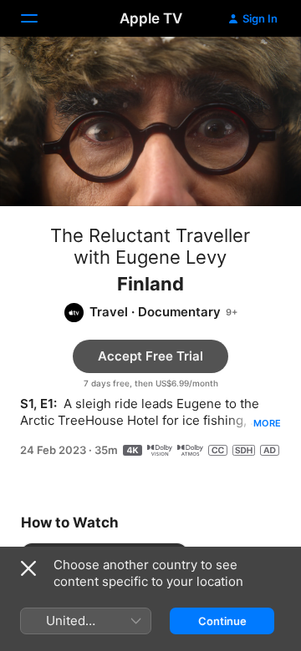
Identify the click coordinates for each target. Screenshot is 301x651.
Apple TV (151, 18)
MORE (267, 423)
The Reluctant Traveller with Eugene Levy (150, 246)
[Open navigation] (39, 18)
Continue (222, 621)
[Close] (28, 568)
